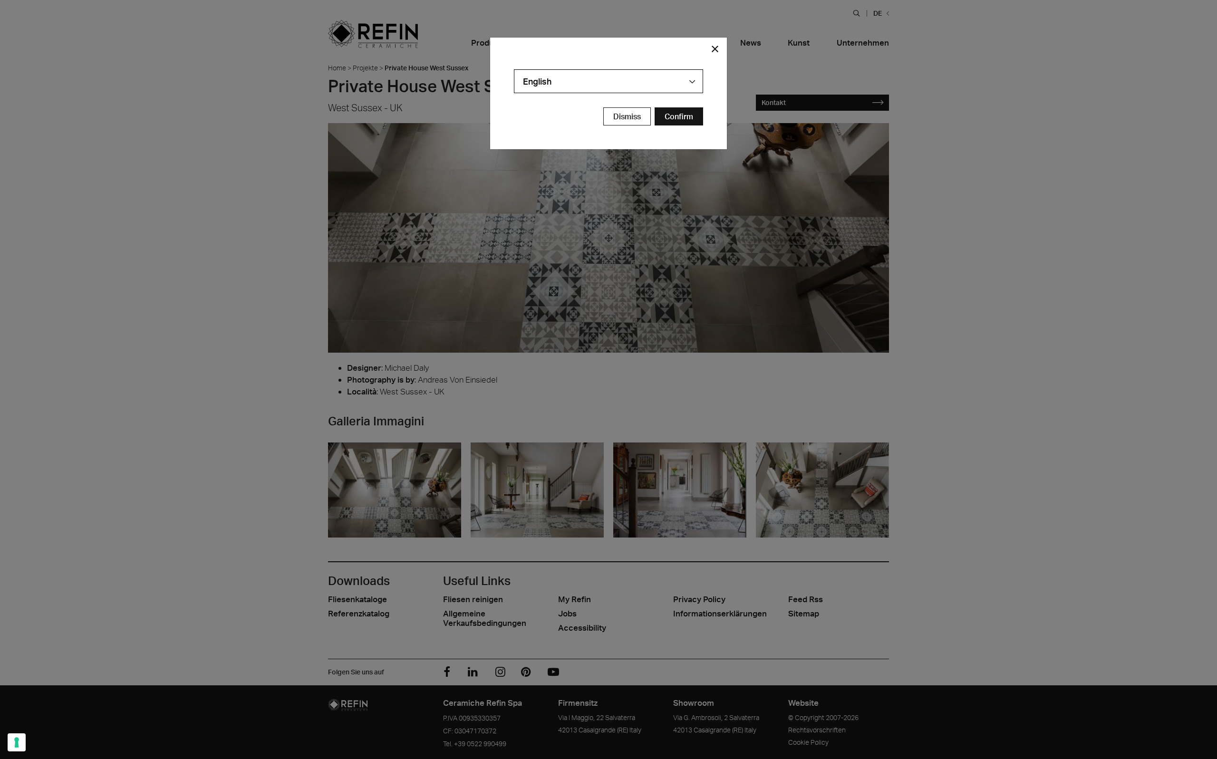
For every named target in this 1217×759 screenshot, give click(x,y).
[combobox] (608, 81)
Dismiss (627, 116)
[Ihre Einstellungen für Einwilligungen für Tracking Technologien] (17, 742)
